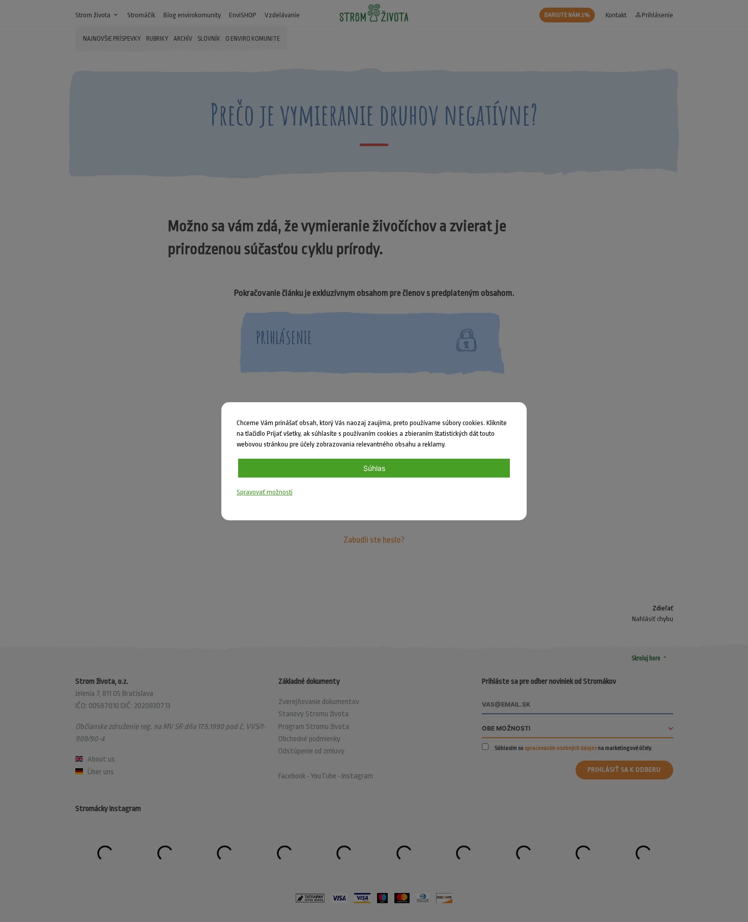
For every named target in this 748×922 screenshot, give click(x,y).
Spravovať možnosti (265, 492)
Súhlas (374, 468)
